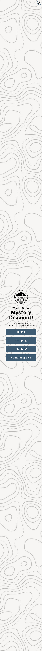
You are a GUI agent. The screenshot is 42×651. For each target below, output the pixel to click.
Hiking (21, 331)
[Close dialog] (39, 3)
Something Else (21, 357)
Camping (21, 340)
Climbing (21, 349)
